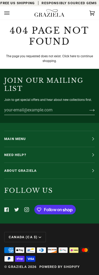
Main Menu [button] (15, 139)
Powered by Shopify (59, 267)
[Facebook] (6, 209)
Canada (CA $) (23, 237)
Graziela (17, 267)
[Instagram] (26, 209)
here (73, 56)
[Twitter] (16, 209)
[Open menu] (12, 13)
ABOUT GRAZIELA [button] (20, 171)
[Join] (88, 110)
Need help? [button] (15, 155)
